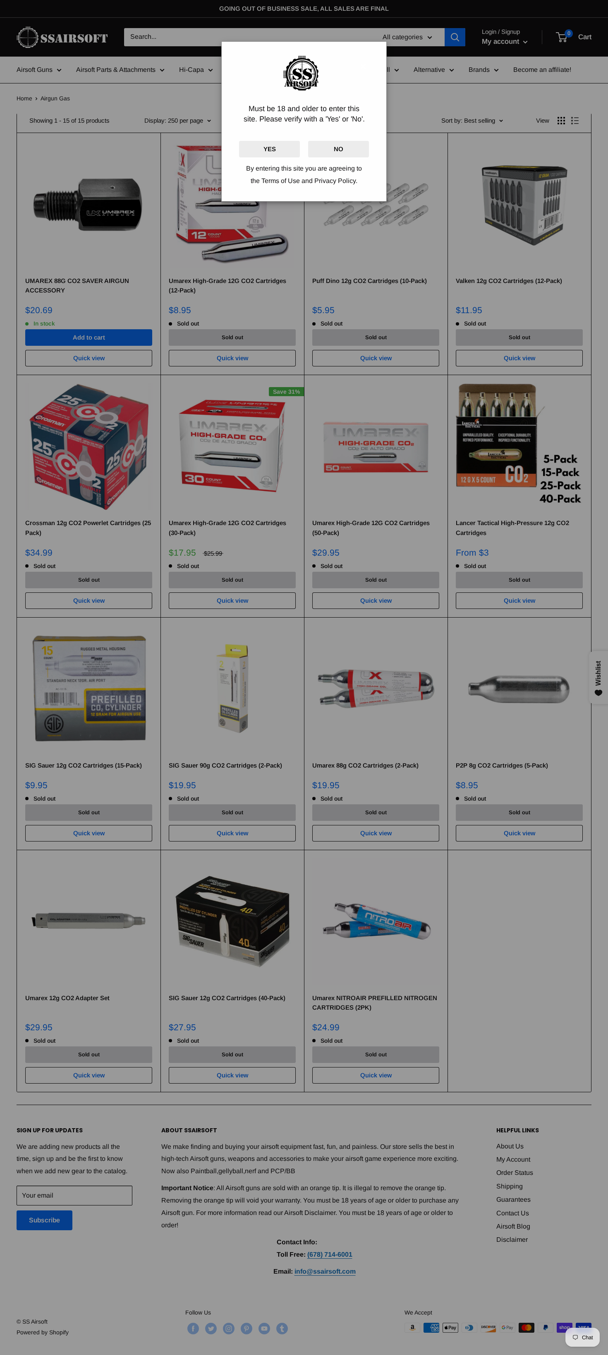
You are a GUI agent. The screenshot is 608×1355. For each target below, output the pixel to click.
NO (338, 148)
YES (269, 148)
